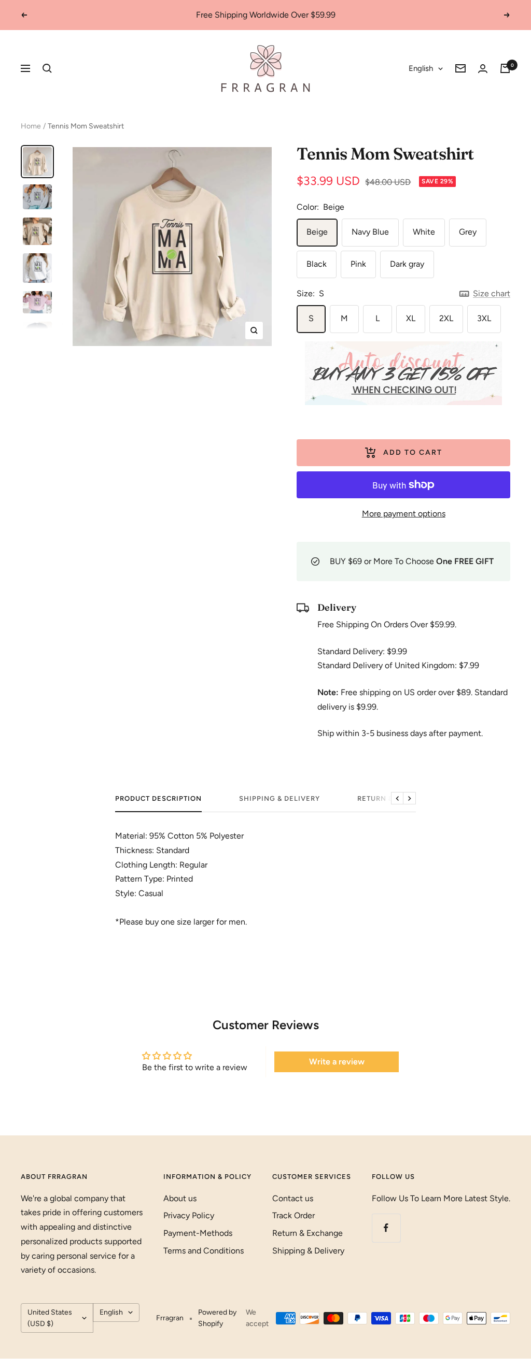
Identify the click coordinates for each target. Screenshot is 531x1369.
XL (410, 318)
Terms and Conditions (203, 1251)
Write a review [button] (337, 1062)
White (424, 232)
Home (31, 126)
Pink (358, 264)
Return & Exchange (307, 1233)
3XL (484, 318)
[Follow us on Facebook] (386, 1228)
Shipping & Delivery (279, 798)
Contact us (292, 1198)
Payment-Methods (197, 1233)
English (421, 68)
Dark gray (407, 264)
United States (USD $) (49, 1318)
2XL (446, 318)
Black (316, 264)
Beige (317, 232)
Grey (468, 232)
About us (180, 1198)
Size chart (491, 293)
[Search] (47, 68)
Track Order (293, 1215)
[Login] (482, 68)
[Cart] (505, 68)
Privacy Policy (188, 1215)
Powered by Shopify (217, 1318)
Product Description (158, 798)
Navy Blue (370, 232)
